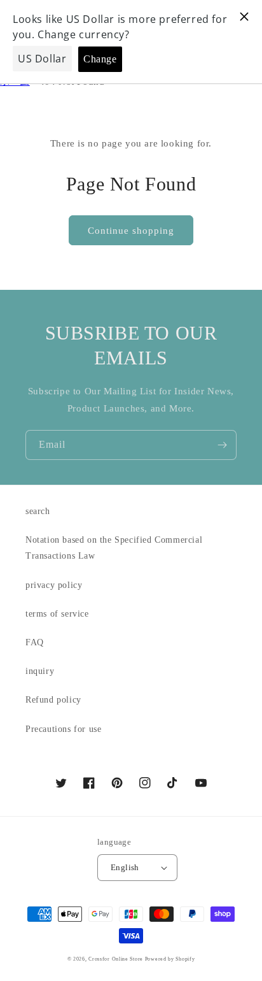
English (125, 867)
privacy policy (53, 585)
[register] (222, 445)
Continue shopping (131, 231)
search (37, 511)
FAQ (34, 642)
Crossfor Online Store (116, 959)
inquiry (39, 671)
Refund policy (53, 700)
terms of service (57, 614)
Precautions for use (63, 729)
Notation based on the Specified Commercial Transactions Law (113, 548)
